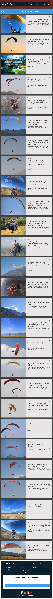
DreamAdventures (30, 595)
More (36, 11)
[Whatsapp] (22, 592)
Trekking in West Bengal (27, 11)
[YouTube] (31, 592)
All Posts (3, 11)
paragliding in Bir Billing (13, 11)
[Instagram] (25, 592)
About (23, 566)
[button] (41, 11)
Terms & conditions (36, 571)
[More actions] (50, 16)
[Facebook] (28, 592)
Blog (23, 567)
